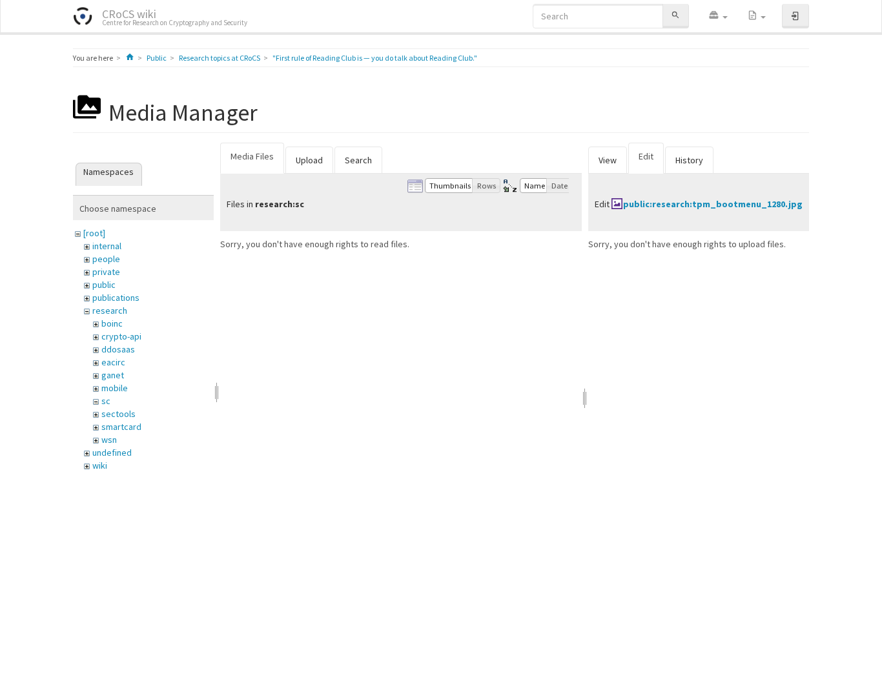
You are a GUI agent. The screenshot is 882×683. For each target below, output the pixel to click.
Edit (646, 156)
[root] (94, 233)
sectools (118, 414)
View (608, 160)
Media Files (252, 156)
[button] (718, 16)
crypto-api (121, 336)
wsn (109, 439)
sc (105, 401)
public (104, 285)
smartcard (121, 427)
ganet (112, 375)
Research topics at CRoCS (219, 58)
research (109, 310)
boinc (112, 323)
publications (115, 297)
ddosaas (118, 349)
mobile (114, 388)
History (689, 160)
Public (157, 58)
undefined (112, 452)
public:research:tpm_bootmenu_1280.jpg (713, 204)
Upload (309, 160)
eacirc (113, 362)
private (106, 272)
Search (358, 160)
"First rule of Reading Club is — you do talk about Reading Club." (374, 58)
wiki (99, 465)
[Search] (675, 16)
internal (106, 246)
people (106, 259)
